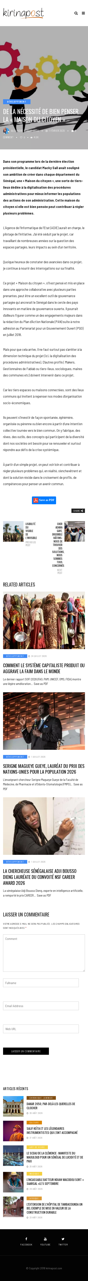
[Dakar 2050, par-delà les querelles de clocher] (13, 1106)
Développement (16, 101)
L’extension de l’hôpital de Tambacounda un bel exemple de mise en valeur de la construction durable (54, 1208)
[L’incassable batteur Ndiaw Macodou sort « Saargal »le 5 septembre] (13, 1182)
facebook (26, 1244)
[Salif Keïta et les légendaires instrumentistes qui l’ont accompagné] (13, 1131)
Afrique (34, 1198)
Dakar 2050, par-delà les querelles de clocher (51, 1105)
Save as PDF (46, 500)
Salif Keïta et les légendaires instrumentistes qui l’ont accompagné (52, 1130)
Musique (34, 1173)
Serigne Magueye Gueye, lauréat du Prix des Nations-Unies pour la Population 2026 (44, 769)
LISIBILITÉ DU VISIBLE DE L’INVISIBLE (31, 534)
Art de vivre (37, 1147)
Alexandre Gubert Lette (25, 130)
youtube (45, 1244)
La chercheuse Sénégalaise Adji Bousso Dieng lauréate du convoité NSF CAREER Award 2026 (39, 877)
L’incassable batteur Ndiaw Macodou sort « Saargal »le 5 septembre (55, 1181)
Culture (34, 1122)
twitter (63, 1244)
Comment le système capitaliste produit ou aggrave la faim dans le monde (44, 668)
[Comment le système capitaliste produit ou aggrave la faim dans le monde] (44, 620)
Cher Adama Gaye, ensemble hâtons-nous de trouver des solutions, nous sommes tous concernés (57, 548)
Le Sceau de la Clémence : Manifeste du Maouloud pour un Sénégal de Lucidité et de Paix (55, 1157)
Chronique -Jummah (41, 1097)
